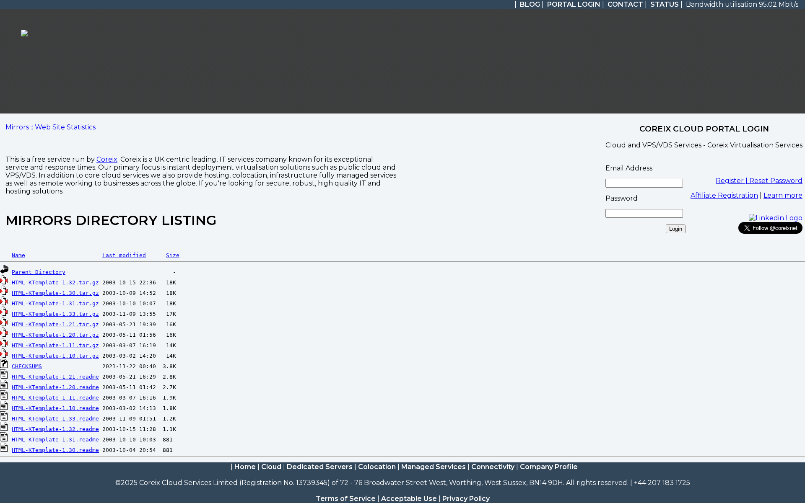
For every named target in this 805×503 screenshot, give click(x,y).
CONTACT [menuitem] (625, 4)
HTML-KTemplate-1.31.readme (55, 439)
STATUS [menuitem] (664, 4)
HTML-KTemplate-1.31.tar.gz (55, 303)
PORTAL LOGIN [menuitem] (573, 4)
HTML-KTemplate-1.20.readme (55, 387)
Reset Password (775, 181)
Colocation (377, 467)
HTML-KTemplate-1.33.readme (55, 418)
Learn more (782, 195)
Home (245, 467)
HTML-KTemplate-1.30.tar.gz (55, 293)
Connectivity (492, 467)
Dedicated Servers (320, 467)
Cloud (271, 467)
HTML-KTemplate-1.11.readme (55, 398)
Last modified (124, 255)
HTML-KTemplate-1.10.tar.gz (55, 356)
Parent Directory (38, 272)
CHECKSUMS (27, 366)
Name (18, 255)
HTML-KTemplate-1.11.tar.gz (55, 345)
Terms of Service (346, 499)
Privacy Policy (466, 499)
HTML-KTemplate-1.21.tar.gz (55, 324)
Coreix (106, 159)
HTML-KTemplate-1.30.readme (55, 450)
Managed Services (433, 467)
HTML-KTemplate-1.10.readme (55, 408)
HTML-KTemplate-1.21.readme (55, 377)
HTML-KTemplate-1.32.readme (55, 429)
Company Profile (549, 467)
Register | (732, 181)
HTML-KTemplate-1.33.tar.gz (55, 314)
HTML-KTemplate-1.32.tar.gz (55, 282)
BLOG (530, 4)
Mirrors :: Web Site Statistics (50, 127)
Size (172, 255)
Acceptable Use (409, 499)
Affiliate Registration (724, 195)
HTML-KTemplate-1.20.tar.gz (55, 335)
